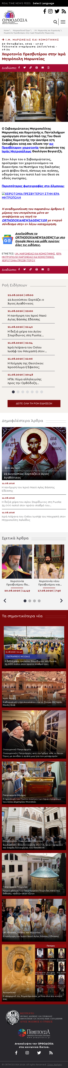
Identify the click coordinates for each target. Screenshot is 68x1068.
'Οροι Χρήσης (54, 1064)
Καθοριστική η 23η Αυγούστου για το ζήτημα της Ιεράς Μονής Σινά (32, 703)
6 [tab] (37, 391)
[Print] (37, 67)
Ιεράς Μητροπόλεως (16, 151)
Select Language (43, 3)
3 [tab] (22, 391)
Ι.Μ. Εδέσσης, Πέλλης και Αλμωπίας (22, 932)
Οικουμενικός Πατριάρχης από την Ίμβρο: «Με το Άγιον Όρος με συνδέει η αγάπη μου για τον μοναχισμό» (33, 754)
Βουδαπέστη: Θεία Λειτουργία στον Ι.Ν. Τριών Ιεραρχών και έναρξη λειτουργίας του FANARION (33, 846)
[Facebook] (44, 12)
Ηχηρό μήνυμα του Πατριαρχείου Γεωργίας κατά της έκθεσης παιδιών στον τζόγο (31, 892)
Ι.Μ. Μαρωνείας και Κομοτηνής (47, 30)
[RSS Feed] (64, 12)
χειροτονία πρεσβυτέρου (18, 260)
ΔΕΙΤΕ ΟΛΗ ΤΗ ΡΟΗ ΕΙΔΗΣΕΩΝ (34, 403)
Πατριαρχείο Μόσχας (18, 656)
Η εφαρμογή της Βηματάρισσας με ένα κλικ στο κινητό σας (32, 997)
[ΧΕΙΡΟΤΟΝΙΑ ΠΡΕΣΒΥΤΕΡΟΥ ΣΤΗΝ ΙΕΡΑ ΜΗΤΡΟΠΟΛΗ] (34, 197)
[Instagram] (50, 12)
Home (6, 30)
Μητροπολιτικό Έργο (21, 30)
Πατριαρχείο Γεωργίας (15, 887)
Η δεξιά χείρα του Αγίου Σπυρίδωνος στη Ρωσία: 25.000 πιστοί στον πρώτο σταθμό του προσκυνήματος (31, 663)
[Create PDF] (48, 67)
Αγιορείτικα (9, 992)
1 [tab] (13, 391)
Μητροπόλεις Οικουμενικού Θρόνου (23, 841)
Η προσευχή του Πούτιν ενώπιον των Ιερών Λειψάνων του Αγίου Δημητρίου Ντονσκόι (32, 800)
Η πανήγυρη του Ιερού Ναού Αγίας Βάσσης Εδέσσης (31, 936)
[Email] (43, 67)
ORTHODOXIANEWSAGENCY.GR (24, 220)
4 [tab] (27, 391)
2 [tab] (18, 391)
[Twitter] (57, 12)
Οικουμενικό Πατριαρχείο (17, 749)
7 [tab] (41, 391)
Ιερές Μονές (9, 698)
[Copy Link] (30, 67)
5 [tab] (32, 391)
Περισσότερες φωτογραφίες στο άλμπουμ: (33, 186)
